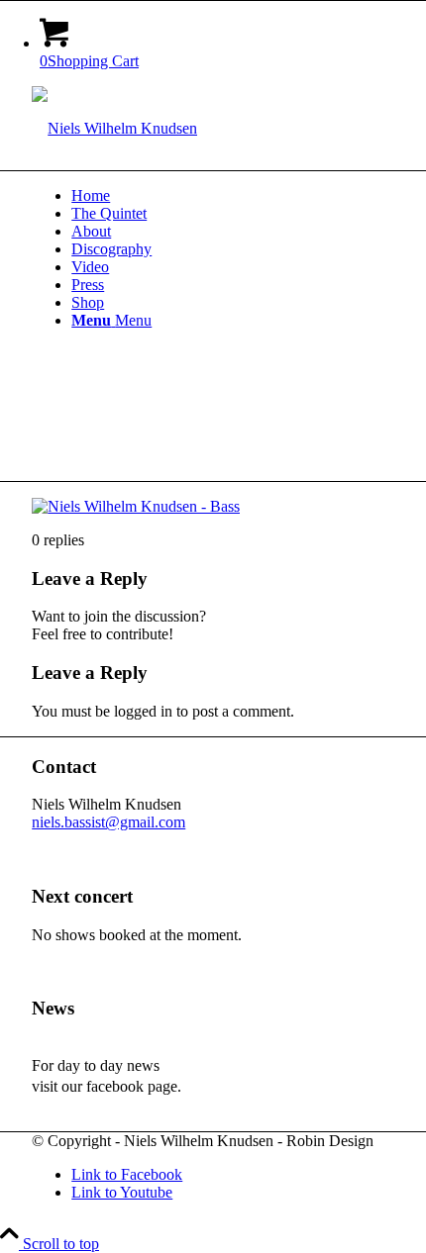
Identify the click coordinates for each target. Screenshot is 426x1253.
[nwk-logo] (114, 128)
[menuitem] (232, 196)
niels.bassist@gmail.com (108, 822)
